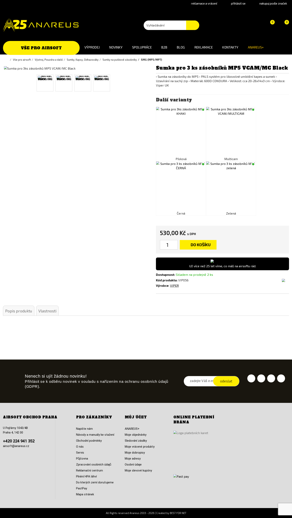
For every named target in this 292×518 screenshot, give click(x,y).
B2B (164, 47)
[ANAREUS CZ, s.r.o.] (40, 25)
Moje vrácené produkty (140, 446)
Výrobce (162, 285)
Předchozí (8, 83)
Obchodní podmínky (89, 440)
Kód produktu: (166, 280)
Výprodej (92, 47)
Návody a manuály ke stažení (95, 434)
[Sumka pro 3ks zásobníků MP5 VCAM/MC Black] (45, 83)
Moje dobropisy (135, 452)
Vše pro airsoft (41, 48)
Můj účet (136, 417)
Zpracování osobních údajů (93, 464)
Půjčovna (82, 458)
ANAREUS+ (256, 47)
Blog (181, 47)
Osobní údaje (133, 464)
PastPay (81, 488)
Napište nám (84, 429)
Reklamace (203, 47)
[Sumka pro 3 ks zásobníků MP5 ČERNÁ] (181, 186)
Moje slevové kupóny (138, 470)
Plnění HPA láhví (86, 476)
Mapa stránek (85, 494)
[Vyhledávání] (192, 25)
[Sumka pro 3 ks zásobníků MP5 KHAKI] (181, 132)
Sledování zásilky (136, 440)
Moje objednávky (135, 434)
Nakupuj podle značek (273, 3)
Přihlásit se (238, 3)
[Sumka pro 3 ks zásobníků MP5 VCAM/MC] (231, 132)
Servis (80, 452)
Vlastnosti (47, 310)
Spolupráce (142, 47)
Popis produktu (18, 310)
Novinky (116, 47)
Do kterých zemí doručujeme (95, 482)
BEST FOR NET (178, 513)
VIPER (174, 285)
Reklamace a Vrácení (204, 3)
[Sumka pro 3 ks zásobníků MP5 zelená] (231, 186)
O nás (80, 446)
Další (137, 83)
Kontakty (230, 47)
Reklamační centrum (89, 470)
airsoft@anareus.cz (16, 446)
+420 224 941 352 (19, 441)
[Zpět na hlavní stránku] (8, 59)
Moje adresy (133, 458)
